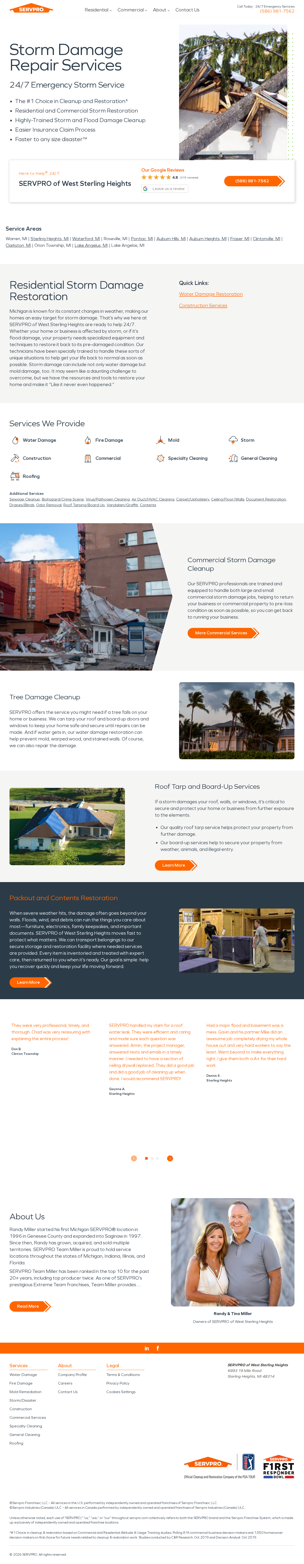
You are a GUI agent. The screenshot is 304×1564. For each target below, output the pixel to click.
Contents (148, 505)
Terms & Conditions (123, 1374)
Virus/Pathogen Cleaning (108, 499)
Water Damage (23, 1374)
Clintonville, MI (266, 238)
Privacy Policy (117, 1383)
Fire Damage (21, 1383)
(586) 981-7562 (277, 11)
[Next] (170, 1158)
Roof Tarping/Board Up (84, 505)
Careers (65, 1383)
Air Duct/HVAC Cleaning (153, 499)
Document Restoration (266, 499)
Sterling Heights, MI (50, 238)
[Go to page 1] (146, 1158)
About (159, 9)
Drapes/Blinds (22, 505)
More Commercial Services (221, 633)
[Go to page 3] (157, 1158)
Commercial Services (28, 1417)
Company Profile (72, 1374)
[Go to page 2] (152, 1158)
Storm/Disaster (23, 1400)
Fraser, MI (239, 238)
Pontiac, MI (142, 238)
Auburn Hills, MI (171, 238)
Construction (21, 1409)
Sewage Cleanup (25, 499)
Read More (28, 1306)
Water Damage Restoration (211, 294)
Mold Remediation (26, 1392)
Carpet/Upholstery (192, 499)
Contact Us (188, 10)
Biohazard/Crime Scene (63, 499)
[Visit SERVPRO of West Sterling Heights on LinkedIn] (147, 1348)
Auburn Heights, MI (208, 238)
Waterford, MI (86, 238)
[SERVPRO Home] (31, 8)
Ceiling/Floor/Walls (227, 499)
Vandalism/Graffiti (122, 505)
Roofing (16, 1443)
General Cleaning (25, 1434)
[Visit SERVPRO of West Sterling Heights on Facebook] (158, 1348)
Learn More (173, 865)
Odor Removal (49, 505)
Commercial (131, 9)
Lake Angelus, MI (91, 245)
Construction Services (203, 305)
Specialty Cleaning (26, 1426)
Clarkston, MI (18, 245)
